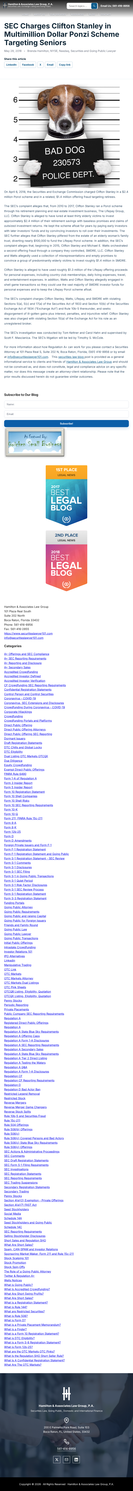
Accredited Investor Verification (24, 680)
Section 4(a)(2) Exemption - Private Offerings (33, 1200)
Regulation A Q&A (15, 1067)
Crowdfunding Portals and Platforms (28, 720)
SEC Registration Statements (22, 1173)
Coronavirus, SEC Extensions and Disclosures (34, 703)
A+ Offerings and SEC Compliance (26, 654)
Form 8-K (10, 827)
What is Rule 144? (15, 1307)
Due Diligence (13, 760)
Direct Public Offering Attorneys (25, 729)
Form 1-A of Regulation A (20, 778)
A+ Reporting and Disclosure (23, 663)
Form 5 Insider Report (18, 787)
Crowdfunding (13, 716)
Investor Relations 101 (18, 951)
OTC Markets (12, 974)
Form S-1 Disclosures (18, 867)
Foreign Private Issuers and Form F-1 (28, 845)
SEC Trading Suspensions (21, 1182)
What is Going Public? (18, 1285)
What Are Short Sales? (18, 1244)
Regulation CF (13, 1076)
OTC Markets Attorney (18, 978)
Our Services (58, 14)
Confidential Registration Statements (27, 689)
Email (50, 64)
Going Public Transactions (21, 938)
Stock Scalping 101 (16, 1258)
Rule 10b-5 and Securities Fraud (25, 1116)
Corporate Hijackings (18, 711)
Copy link (64, 64)
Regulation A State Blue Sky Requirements (31, 1031)
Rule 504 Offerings (16, 1125)
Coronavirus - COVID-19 (20, 698)
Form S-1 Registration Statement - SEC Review (34, 858)
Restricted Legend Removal (22, 1093)
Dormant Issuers (14, 738)
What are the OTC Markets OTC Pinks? (29, 1351)
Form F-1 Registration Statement (25, 849)
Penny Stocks (13, 1000)
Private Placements (16, 1009)
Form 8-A (10, 823)
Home (25, 14)
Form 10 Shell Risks (16, 800)
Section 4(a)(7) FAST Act (20, 1205)
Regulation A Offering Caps (22, 1036)
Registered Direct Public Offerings (26, 1022)
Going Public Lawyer (17, 934)
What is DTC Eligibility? (19, 1338)
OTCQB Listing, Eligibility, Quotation (27, 991)
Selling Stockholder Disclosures (24, 1236)
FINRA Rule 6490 (15, 774)
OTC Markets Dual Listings (21, 982)
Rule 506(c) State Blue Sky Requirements (30, 1142)
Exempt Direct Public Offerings (24, 769)
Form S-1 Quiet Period (18, 880)
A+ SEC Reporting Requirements (25, 658)
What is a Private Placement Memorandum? (32, 1324)
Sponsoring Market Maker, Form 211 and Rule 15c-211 (39, 1253)
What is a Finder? (15, 1329)
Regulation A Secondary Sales (23, 1049)
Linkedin (9, 960)
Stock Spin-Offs (14, 1267)
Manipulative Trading (17, 965)
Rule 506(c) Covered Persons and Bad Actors (34, 1138)
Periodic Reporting (16, 1005)
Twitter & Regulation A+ (19, 1276)
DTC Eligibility (13, 751)
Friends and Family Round (21, 925)
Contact (106, 14)
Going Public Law (15, 929)
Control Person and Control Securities (29, 694)
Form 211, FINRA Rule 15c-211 (23, 818)
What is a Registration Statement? (26, 1302)
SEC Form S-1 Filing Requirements (26, 1165)
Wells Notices (13, 1280)
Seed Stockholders (16, 1209)
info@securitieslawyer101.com (23, 638)
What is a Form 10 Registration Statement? (31, 1333)
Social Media (12, 1213)
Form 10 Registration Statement (24, 791)
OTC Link (10, 969)
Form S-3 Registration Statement (25, 898)
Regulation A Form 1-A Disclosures (26, 1040)
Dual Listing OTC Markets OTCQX (26, 756)
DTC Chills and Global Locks (23, 747)
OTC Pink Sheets (15, 987)
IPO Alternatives (14, 956)
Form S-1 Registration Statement (25, 894)
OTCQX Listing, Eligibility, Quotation (27, 996)
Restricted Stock (14, 1098)
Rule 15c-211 (12, 1120)
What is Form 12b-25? (18, 1347)
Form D (9, 836)
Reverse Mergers (15, 1102)
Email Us (106, 5)
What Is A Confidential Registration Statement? (34, 1360)
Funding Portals (14, 903)
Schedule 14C (13, 1227)
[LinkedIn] (76, 1459)
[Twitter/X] (56, 1459)
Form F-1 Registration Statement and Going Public (36, 854)
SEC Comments (14, 1156)
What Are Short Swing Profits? (24, 1293)
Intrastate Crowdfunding (20, 947)
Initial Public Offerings (18, 942)
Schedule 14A (13, 1218)
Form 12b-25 (12, 831)
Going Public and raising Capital (25, 916)
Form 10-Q (11, 814)
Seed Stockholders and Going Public (28, 1222)
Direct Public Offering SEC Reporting (28, 734)
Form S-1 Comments (17, 862)
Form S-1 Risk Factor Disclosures (25, 885)
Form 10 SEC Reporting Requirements (28, 805)
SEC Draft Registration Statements (26, 1160)
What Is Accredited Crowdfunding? (27, 1289)
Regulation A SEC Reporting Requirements (31, 1045)
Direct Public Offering (18, 725)
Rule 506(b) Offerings (18, 1129)
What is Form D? (15, 1320)
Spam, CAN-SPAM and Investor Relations (31, 1249)
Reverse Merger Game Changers (25, 1107)
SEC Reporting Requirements (23, 1178)
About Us (39, 14)
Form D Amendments (18, 840)
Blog (92, 14)
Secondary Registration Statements (27, 1187)
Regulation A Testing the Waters (25, 1062)
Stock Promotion (15, 1262)
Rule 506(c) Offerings (18, 1147)
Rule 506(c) (11, 1133)
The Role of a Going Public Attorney (27, 1271)
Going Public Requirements (21, 911)
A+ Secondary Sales (17, 667)
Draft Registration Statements (23, 743)
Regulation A (12, 1018)
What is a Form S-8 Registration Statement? (32, 1342)
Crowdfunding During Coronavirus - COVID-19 (34, 707)
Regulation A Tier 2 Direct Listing (25, 1058)
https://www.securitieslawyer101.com (28, 633)
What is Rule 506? (16, 1316)
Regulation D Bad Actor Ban (22, 1089)
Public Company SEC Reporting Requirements (34, 1013)
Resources (77, 14)
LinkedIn (11, 64)
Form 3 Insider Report (18, 783)
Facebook (28, 64)
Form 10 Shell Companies (20, 796)
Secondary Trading (16, 1191)
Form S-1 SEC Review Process (24, 889)
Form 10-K (11, 809)
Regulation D (12, 1085)
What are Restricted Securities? (24, 1311)
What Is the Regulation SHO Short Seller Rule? (34, 1356)
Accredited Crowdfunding (21, 672)
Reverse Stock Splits (17, 1111)
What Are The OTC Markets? (22, 1364)
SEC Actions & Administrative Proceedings (31, 1151)
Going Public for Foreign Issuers (25, 920)
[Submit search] (94, 6)
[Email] (66, 1459)
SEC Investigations (16, 1169)
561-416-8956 (121, 5)
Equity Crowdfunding (18, 765)
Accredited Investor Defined (22, 676)
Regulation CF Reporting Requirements (29, 1080)
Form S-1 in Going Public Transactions (29, 876)
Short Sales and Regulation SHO (25, 1240)
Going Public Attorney (18, 907)
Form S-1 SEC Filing (17, 871)
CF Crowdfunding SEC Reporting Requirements (35, 685)
